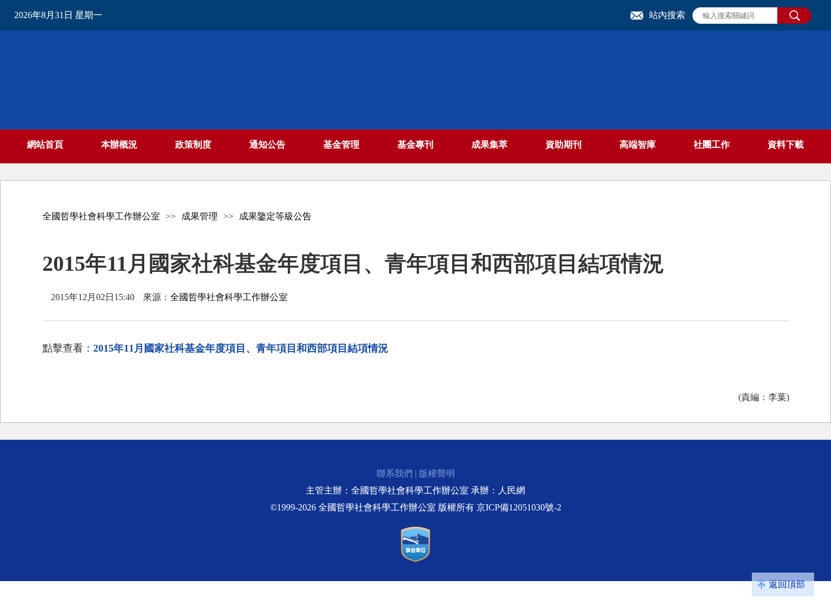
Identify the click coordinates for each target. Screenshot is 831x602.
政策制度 (193, 144)
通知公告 (267, 144)
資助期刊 (564, 144)
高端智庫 (638, 144)
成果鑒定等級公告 (275, 216)
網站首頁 (45, 144)
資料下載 (786, 144)
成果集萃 (489, 144)
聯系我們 (394, 473)
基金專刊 (415, 144)
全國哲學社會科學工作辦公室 (101, 216)
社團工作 (712, 144)
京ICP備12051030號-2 (519, 507)
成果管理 (199, 216)
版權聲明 (437, 473)
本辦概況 (119, 144)
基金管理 (341, 144)
